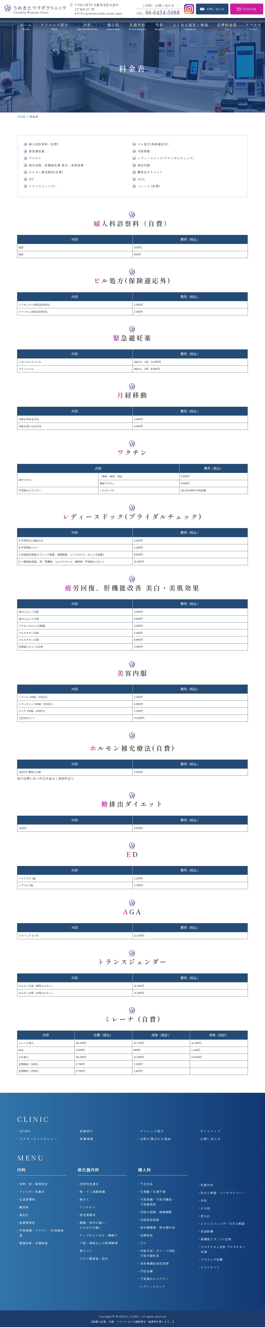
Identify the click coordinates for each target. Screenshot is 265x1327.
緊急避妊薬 (37, 151)
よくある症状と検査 (190, 26)
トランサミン (210, 1267)
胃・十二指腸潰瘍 (92, 1192)
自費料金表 (227, 26)
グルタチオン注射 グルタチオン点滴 (223, 1249)
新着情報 (87, 1139)
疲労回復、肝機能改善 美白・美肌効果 (56, 165)
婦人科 (144, 1169)
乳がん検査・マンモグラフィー (223, 1193)
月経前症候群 (149, 1220)
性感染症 (146, 1235)
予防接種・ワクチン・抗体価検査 (41, 1232)
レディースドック (152, 1286)
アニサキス (87, 1207)
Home (25, 1131)
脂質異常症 (27, 1223)
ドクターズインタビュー (38, 1139)
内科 (21, 1169)
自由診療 (207, 1231)
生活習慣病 (27, 1199)
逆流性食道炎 (89, 1184)
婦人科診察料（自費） (45, 144)
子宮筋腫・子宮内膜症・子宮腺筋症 (157, 1201)
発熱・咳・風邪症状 (33, 1184)
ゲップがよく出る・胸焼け (99, 1235)
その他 (205, 1208)
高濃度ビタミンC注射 (216, 1239)
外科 (159, 26)
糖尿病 (24, 1207)
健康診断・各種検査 (33, 1243)
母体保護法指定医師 (154, 1263)
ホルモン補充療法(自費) (46, 172)
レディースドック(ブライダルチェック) (166, 158)
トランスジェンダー (43, 186)
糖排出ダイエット (150, 172)
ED (31, 179)
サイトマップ (210, 1131)
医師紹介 (87, 1131)
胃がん (84, 1199)
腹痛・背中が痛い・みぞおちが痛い (94, 1225)
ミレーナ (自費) (149, 186)
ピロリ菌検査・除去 (94, 1259)
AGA (141, 179)
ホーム (26, 26)
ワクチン (35, 158)
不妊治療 (146, 1271)
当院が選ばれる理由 (155, 1139)
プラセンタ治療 (212, 1259)
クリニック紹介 (54, 26)
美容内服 (144, 165)
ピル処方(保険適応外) (153, 144)
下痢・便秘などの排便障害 (99, 1243)
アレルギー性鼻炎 (32, 1192)
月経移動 (144, 151)
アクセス (253, 26)
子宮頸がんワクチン (154, 1279)
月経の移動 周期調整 (156, 1212)
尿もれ (205, 1216)
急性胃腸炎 (88, 1215)
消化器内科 (88, 1169)
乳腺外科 (207, 1185)
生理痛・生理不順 (153, 1192)
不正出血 (146, 1184)
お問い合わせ (210, 1139)
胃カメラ (86, 1251)
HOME (21, 116)
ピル (143, 1243)
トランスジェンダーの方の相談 (223, 1224)
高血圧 (24, 1215)
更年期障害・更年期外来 (157, 1227)
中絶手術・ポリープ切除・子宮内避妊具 (159, 1253)
